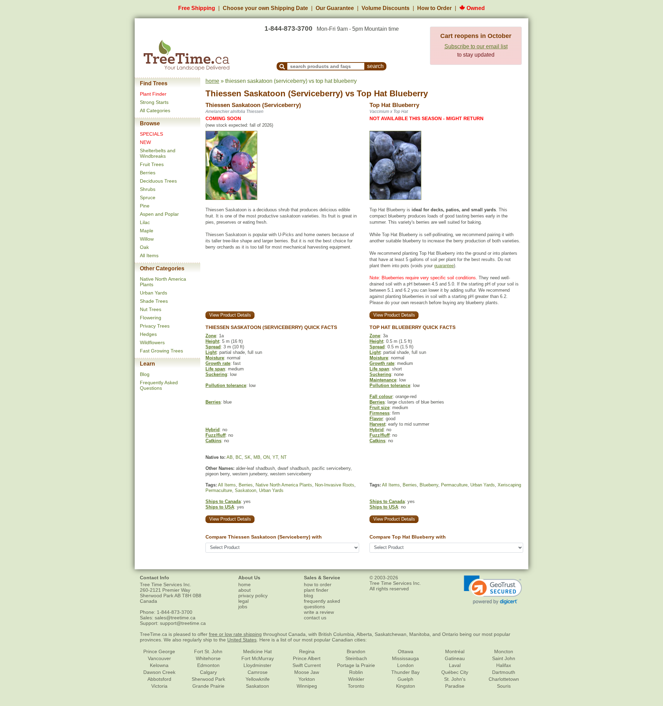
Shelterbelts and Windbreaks (157, 153)
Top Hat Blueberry (392, 93)
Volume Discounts (386, 8)
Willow (147, 239)
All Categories (155, 110)
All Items (149, 255)
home (212, 81)
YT (275, 457)
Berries (147, 172)
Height (212, 341)
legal (243, 601)
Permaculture (218, 490)
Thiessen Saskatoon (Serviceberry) (274, 93)
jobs (242, 606)
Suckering (216, 374)
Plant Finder (153, 94)
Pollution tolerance (225, 385)
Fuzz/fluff (215, 435)
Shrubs (147, 189)
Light (211, 352)
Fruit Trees (152, 164)
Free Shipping (196, 8)
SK (247, 457)
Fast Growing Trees (161, 351)
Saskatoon (245, 490)
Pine (145, 206)
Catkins (213, 440)
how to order (318, 584)
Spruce (147, 197)
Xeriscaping (509, 484)
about (244, 590)
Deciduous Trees (158, 181)
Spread (213, 346)
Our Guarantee (335, 8)
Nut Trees (150, 309)
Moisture (214, 357)
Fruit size (379, 407)
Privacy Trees (155, 326)
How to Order (434, 8)
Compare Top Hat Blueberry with (407, 537)
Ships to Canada (223, 501)
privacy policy (253, 595)
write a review (319, 612)
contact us (315, 617)
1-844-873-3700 (289, 28)
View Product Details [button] (230, 315)
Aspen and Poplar (159, 214)
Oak (144, 247)
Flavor (376, 418)
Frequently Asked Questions (159, 385)
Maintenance (382, 380)
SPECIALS (151, 134)
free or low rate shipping (235, 634)
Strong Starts (154, 102)
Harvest (377, 424)
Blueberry (429, 484)
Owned (475, 8)
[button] (493, 590)
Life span (215, 368)
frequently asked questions (322, 603)
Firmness (379, 413)
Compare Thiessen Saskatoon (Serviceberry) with (263, 537)
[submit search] (282, 66)
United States (242, 639)
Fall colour (381, 396)
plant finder (316, 590)
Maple (146, 230)
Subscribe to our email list (476, 46)
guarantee (444, 265)
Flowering (150, 317)
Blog (145, 374)
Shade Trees (154, 301)
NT (284, 457)
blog (308, 595)
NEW (145, 142)
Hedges (148, 334)
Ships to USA (219, 507)
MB (256, 457)
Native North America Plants (284, 484)
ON (266, 457)
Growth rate (217, 363)
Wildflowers (152, 342)
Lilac (145, 222)
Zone (210, 335)
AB (230, 457)
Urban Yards (153, 293)
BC (239, 457)
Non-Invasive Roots (334, 484)
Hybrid (212, 429)
